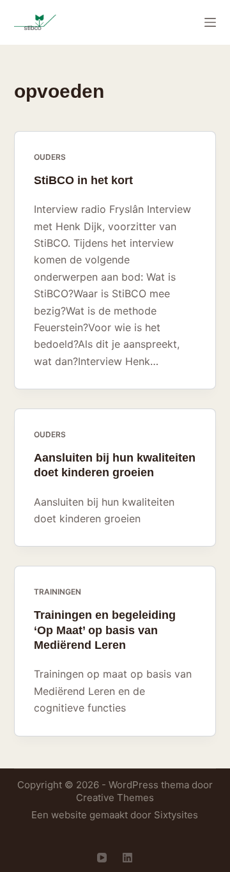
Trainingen (57, 591)
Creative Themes (115, 797)
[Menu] (210, 22)
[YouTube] (102, 857)
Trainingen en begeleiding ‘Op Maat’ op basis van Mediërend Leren (105, 630)
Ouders (50, 157)
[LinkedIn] (127, 857)
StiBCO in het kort (83, 180)
